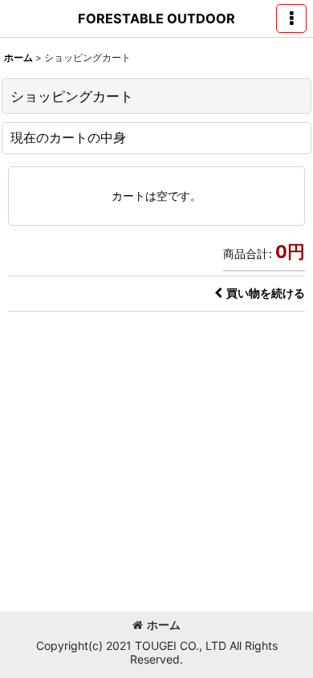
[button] (291, 18)
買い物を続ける (265, 293)
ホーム (164, 624)
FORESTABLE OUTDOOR (156, 18)
